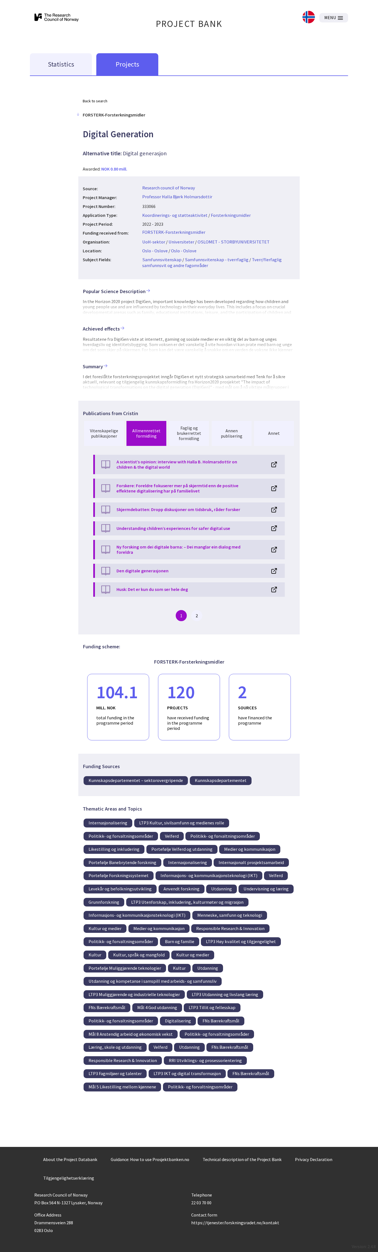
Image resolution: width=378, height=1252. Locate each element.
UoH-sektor (153, 242)
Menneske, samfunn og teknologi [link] (229, 915)
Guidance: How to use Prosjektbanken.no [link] (150, 1159)
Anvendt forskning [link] (182, 889)
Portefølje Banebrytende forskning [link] (122, 862)
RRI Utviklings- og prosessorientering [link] (205, 1060)
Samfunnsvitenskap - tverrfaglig (216, 259)
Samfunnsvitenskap (162, 259)
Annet (274, 433)
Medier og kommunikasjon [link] (249, 849)
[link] (308, 17)
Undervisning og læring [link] (266, 889)
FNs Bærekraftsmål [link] (107, 1007)
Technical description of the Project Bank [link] (242, 1159)
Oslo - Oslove (155, 250)
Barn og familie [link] (179, 941)
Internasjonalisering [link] (108, 823)
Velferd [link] (172, 836)
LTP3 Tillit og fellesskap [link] (212, 1007)
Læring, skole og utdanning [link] (115, 1047)
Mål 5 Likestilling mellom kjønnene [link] (122, 1087)
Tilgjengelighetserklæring (68, 1178)
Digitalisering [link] (178, 1021)
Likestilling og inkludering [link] (114, 849)
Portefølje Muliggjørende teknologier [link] (125, 968)
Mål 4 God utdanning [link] (157, 1007)
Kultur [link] (95, 955)
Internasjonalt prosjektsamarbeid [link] (251, 862)
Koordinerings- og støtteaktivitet (175, 215)
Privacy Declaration (313, 1159)
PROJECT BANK (189, 23)
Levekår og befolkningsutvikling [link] (120, 889)
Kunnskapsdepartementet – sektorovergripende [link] (136, 780)
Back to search (95, 100)
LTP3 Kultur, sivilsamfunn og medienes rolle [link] (181, 823)
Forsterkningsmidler (231, 215)
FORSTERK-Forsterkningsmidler (173, 232)
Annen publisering (231, 433)
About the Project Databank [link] (70, 1159)
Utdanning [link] (221, 889)
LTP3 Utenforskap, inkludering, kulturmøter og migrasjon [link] (187, 902)
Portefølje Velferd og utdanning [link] (182, 849)
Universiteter (181, 242)
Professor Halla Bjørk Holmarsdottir (177, 196)
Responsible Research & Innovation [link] (230, 928)
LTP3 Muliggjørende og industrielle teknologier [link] (134, 994)
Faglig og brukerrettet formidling (189, 433)
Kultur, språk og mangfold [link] (139, 955)
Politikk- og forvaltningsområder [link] (121, 836)
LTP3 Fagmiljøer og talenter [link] (115, 1073)
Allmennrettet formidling (146, 433)
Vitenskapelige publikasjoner (104, 433)
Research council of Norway (168, 188)
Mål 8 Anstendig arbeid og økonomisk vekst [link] (131, 1034)
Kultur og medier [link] (105, 928)
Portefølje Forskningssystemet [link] (119, 875)
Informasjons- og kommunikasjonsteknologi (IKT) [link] (208, 875)
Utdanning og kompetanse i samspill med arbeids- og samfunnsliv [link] (153, 981)
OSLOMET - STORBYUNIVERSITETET (234, 242)
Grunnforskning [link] (104, 902)
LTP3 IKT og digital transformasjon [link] (187, 1073)
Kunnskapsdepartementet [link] (221, 780)
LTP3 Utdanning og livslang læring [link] (225, 994)
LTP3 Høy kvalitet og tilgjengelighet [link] (241, 941)
